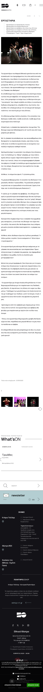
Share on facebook (34, 16)
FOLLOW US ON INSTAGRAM (29, 625)
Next (41, 409)
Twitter (39, 16)
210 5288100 (25, 640)
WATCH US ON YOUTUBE (23, 625)
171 (30, 528)
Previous (39, 409)
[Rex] (3, 550)
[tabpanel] (21, 402)
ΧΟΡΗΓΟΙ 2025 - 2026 (21, 653)
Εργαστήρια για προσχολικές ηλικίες (18, 25)
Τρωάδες (7, 455)
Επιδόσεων (23, 676)
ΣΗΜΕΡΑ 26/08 (6, 447)
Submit (38, 486)
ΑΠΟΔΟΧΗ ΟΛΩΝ (33, 685)
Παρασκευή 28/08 (27, 447)
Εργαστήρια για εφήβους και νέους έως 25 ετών (21, 28)
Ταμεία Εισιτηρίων (27, 526)
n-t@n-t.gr (21, 642)
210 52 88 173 (29, 649)
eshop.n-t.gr (17, 603)
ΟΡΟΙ (33, 499)
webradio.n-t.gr (17, 5)
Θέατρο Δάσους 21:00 (8, 463)
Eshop (30, 5)
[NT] (3, 521)
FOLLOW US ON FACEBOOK (13, 625)
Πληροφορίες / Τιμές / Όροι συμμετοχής (19, 33)
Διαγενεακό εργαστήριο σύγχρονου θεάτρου (20, 31)
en (35, 5)
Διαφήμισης (22, 679)
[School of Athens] (3, 569)
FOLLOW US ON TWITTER (18, 625)
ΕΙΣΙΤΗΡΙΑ (24, 5)
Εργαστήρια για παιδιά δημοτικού (17, 26)
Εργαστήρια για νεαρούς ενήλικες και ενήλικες (21, 30)
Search (7, 486)
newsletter (18, 495)
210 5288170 (24, 528)
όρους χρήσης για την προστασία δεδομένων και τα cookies (29, 668)
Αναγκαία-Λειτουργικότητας (22, 673)
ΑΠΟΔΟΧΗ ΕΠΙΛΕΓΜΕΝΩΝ (12, 685)
